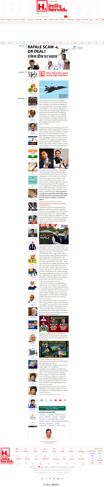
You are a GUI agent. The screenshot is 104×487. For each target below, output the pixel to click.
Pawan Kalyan (75, 42)
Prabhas (82, 42)
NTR (10, 42)
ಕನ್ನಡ (52, 13)
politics (58, 425)
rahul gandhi (42, 421)
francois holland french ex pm (60, 414)
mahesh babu (100, 453)
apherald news (57, 423)
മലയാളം (38, 14)
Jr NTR (25, 42)
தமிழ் (56, 13)
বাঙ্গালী (63, 13)
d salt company (55, 416)
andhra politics (42, 423)
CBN (90, 42)
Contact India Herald (59, 472)
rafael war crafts (62, 416)
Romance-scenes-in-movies (98, 448)
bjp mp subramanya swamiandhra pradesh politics (60, 421)
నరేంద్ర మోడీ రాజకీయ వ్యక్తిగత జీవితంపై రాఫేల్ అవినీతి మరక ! (57, 74)
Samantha (68, 42)
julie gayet (41, 416)
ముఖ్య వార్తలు (21, 72)
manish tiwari (48, 421)
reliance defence (48, 416)
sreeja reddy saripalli (39, 42)
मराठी (59, 13)
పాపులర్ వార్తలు (21, 98)
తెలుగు (38, 13)
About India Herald (43, 472)
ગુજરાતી (48, 13)
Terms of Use (37, 472)
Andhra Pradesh (92, 453)
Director (18, 42)
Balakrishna (47, 42)
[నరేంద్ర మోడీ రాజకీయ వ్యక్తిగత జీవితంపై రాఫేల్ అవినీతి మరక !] (49, 69)
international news (51, 414)
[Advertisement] (52, 32)
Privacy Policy (49, 472)
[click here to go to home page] (52, 11)
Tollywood (3, 42)
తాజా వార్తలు (21, 46)
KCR (61, 42)
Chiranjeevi (54, 42)
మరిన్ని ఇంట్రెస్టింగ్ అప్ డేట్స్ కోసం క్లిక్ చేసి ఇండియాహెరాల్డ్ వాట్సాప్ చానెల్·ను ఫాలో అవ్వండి (52, 408)
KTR (97, 42)
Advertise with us (66, 472)
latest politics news (52, 425)
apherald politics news (43, 425)
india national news (43, 414)
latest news (63, 425)
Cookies (54, 472)
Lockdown (32, 42)
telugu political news (49, 423)
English (41, 13)
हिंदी (45, 13)
